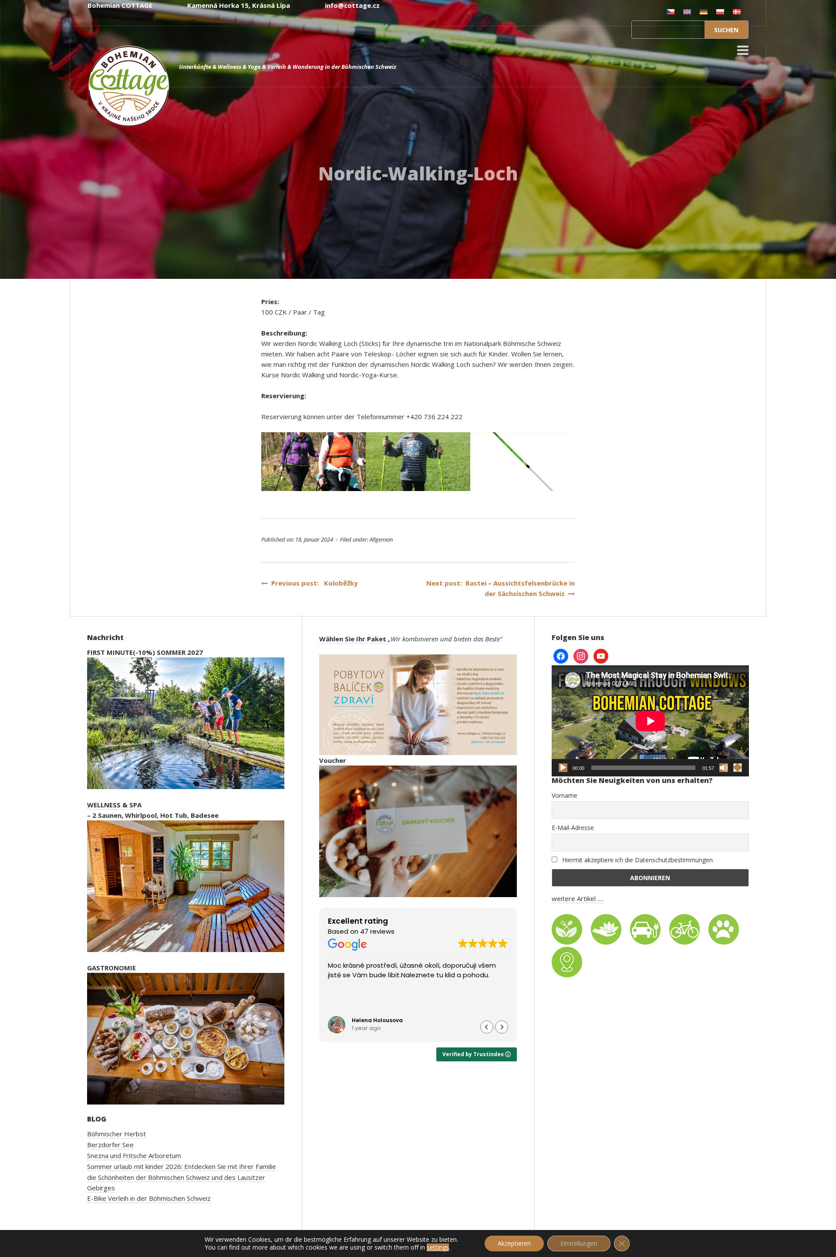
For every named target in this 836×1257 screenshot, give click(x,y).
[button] (501, 1026)
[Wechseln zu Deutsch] (703, 11)
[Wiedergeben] (563, 767)
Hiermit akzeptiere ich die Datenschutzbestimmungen (636, 860)
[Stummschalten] (723, 767)
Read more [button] (344, 1006)
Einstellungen (578, 1243)
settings (438, 1247)
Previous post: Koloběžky (313, 583)
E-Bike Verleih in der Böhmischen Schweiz (149, 1198)
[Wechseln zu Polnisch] (720, 11)
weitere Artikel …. (577, 898)
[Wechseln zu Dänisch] (736, 11)
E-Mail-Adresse (573, 827)
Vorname (564, 795)
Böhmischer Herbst (116, 1133)
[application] (650, 720)
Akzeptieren (514, 1243)
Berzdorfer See (110, 1144)
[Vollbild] (737, 767)
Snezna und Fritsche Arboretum (134, 1155)
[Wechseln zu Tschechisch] (670, 11)
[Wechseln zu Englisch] (687, 11)
